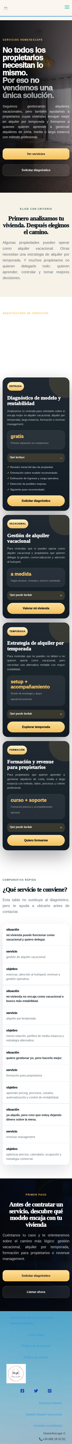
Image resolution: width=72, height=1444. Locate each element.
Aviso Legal (36, 1334)
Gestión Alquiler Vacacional (44, 1414)
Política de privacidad (36, 1346)
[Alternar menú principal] (67, 7)
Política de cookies (36, 1357)
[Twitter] (36, 1391)
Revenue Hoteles (50, 1403)
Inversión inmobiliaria (48, 1425)
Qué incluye (17, 457)
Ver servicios (36, 153)
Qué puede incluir (21, 594)
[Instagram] (49, 1391)
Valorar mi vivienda (36, 608)
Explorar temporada (36, 727)
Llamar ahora (36, 1291)
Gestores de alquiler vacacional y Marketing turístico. (32, 1320)
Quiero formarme (36, 840)
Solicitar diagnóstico (36, 170)
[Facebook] (22, 1391)
